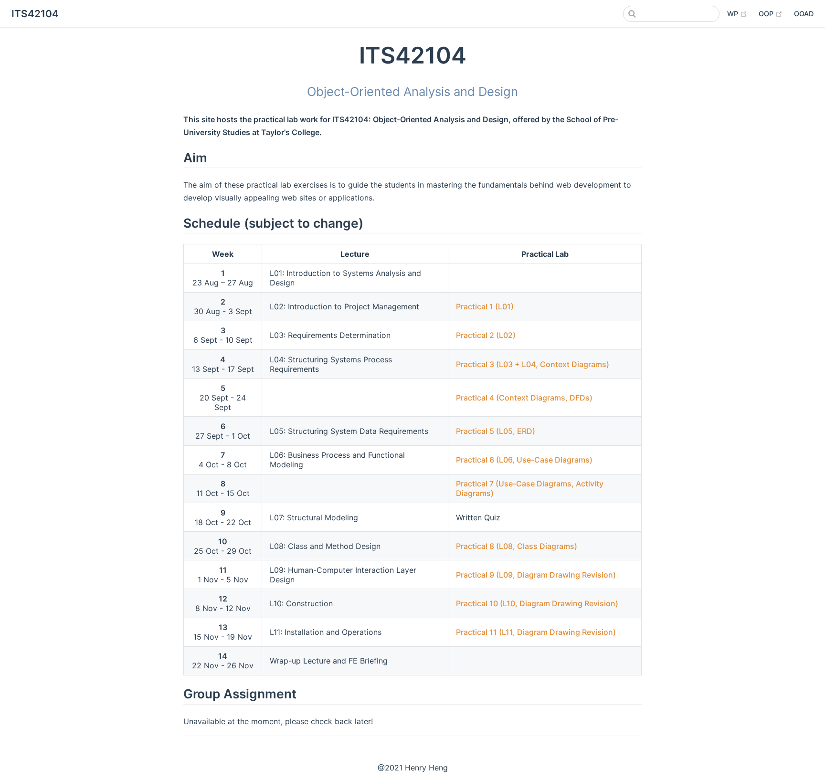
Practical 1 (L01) (485, 306)
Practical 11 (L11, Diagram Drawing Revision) (536, 632)
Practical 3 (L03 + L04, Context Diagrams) (532, 364)
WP (737, 13)
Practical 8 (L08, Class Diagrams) (516, 546)
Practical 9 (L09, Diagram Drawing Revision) (536, 575)
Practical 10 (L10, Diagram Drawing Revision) (537, 603)
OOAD (804, 14)
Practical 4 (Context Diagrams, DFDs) (524, 397)
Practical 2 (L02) (486, 335)
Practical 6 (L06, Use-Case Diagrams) (524, 459)
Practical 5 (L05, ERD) (495, 431)
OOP (771, 13)
